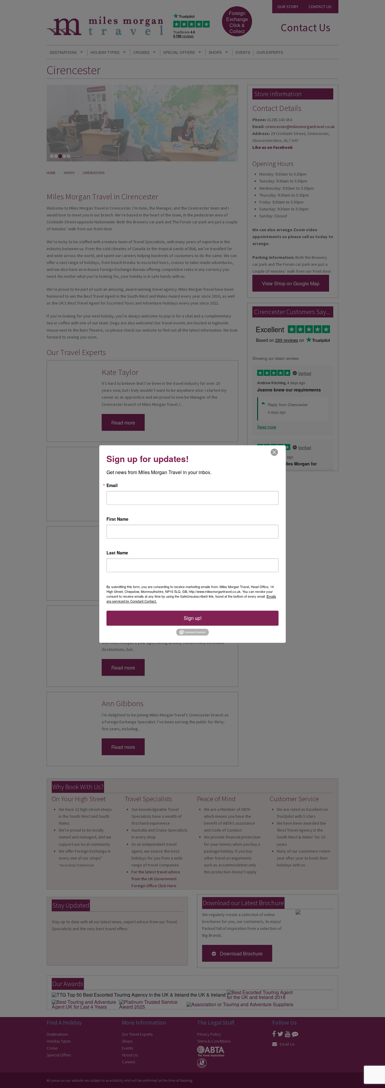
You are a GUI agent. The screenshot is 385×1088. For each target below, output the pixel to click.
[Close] (274, 452)
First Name (117, 519)
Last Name (117, 552)
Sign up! (193, 617)
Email (112, 485)
